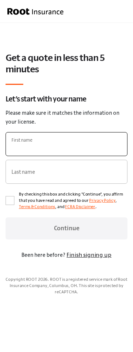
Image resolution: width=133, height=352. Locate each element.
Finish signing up (88, 255)
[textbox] (66, 144)
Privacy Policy (102, 200)
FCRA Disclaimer (80, 207)
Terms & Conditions (37, 207)
